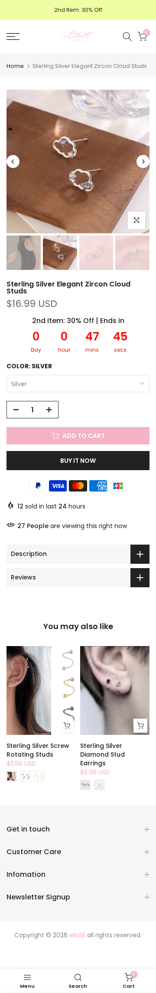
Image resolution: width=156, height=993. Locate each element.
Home (15, 66)
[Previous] (13, 161)
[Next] (143, 161)
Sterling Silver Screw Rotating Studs (37, 750)
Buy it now (78, 460)
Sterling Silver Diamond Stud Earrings (102, 754)
